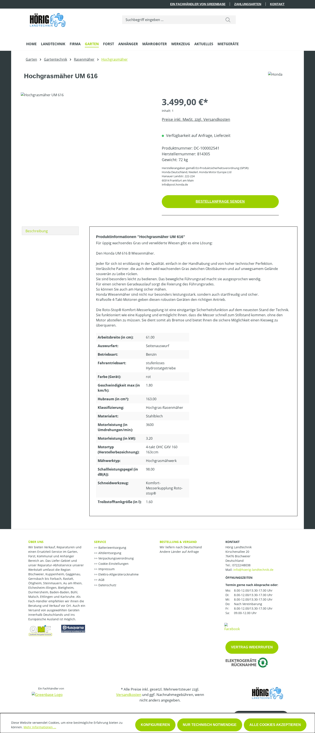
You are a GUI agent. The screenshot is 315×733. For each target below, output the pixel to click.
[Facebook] (232, 626)
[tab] (50, 230)
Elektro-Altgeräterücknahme (118, 574)
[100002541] (87, 138)
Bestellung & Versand (178, 542)
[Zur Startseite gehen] (47, 18)
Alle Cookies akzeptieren (275, 725)
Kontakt (277, 4)
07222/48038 (241, 565)
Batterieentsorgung (112, 548)
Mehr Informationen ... (40, 727)
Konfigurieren (155, 725)
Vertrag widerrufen (252, 647)
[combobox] (171, 19)
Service (100, 542)
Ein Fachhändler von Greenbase (197, 4)
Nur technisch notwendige (210, 725)
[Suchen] (228, 19)
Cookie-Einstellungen (113, 564)
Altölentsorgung (109, 553)
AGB (101, 580)
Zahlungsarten (247, 4)
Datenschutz (107, 585)
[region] (87, 138)
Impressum (106, 569)
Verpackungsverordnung (116, 558)
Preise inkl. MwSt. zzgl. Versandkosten (196, 119)
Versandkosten (128, 694)
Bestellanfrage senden (220, 201)
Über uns (36, 542)
